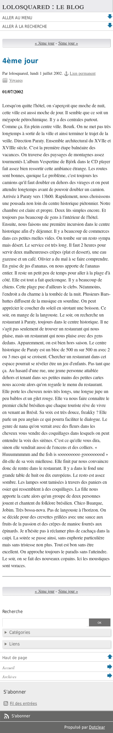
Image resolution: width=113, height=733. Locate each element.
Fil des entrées (23, 703)
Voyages (16, 80)
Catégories (19, 632)
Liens (14, 644)
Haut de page (14, 657)
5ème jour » (68, 43)
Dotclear (97, 727)
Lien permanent (83, 73)
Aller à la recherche (24, 26)
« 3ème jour (44, 43)
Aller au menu (17, 17)
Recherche (12, 611)
